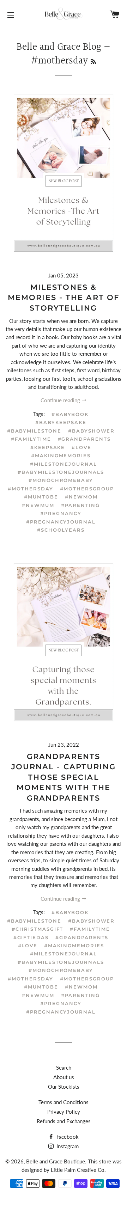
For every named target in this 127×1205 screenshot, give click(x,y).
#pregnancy (60, 513)
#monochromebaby (61, 480)
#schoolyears (61, 530)
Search (63, 1067)
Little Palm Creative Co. (78, 1170)
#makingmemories (61, 455)
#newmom (81, 497)
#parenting (80, 505)
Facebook (67, 1136)
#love (81, 447)
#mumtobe (41, 497)
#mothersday (30, 488)
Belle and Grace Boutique (55, 1161)
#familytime (31, 439)
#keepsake (47, 447)
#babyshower (91, 431)
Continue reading (61, 400)
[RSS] (93, 62)
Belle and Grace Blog (59, 47)
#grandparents (84, 439)
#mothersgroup (87, 488)
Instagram (67, 1146)
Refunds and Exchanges (64, 1121)
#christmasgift (37, 929)
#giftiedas (31, 937)
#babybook (70, 414)
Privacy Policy (63, 1111)
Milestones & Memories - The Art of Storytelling (63, 297)
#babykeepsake (60, 422)
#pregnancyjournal (61, 522)
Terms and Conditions (63, 1102)
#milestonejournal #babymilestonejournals (61, 468)
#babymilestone (34, 431)
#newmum (38, 505)
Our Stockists (63, 1086)
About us (63, 1077)
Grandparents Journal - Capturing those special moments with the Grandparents (63, 777)
